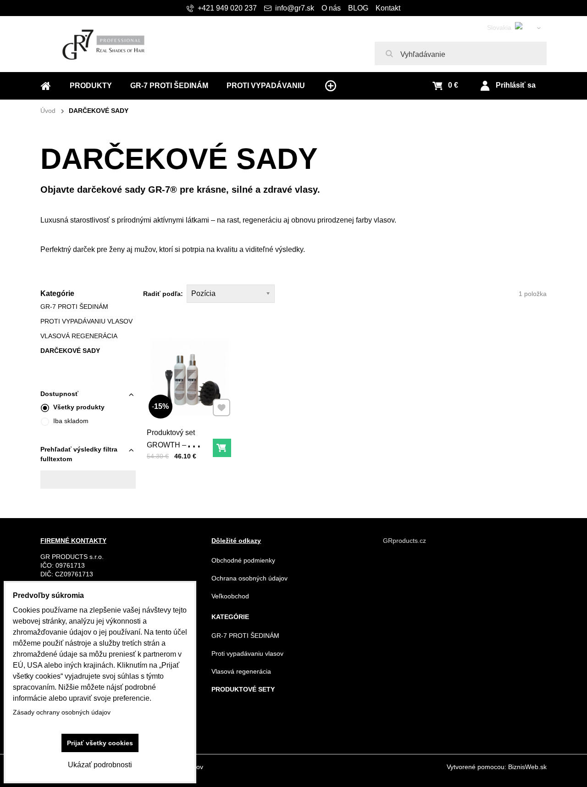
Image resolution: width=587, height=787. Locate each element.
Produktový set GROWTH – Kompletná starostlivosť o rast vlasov (176, 457)
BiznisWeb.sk (527, 766)
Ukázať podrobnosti (100, 765)
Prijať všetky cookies (100, 743)
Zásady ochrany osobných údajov (62, 712)
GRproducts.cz (404, 540)
